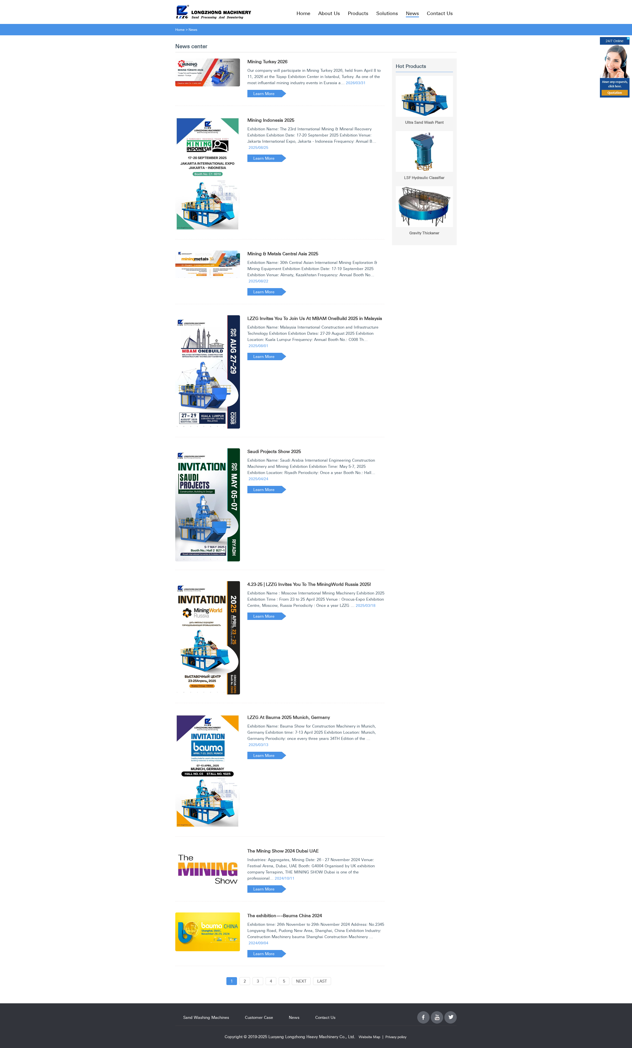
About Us (329, 13)
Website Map (369, 1037)
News (412, 13)
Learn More (264, 93)
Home (303, 13)
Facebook (423, 1014)
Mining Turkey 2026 (267, 61)
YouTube (437, 1014)
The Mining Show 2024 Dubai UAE (283, 850)
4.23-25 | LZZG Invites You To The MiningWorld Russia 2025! (309, 584)
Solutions (387, 13)
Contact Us (440, 13)
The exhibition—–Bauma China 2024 (284, 915)
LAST (322, 981)
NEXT (301, 981)
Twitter (450, 1014)
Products (358, 13)
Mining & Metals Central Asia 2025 (282, 253)
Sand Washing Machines (206, 1017)
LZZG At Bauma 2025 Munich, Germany (288, 717)
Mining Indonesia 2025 (270, 120)
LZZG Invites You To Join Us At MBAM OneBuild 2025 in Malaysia (314, 318)
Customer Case (259, 1017)
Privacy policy (395, 1037)
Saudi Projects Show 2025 (274, 451)
